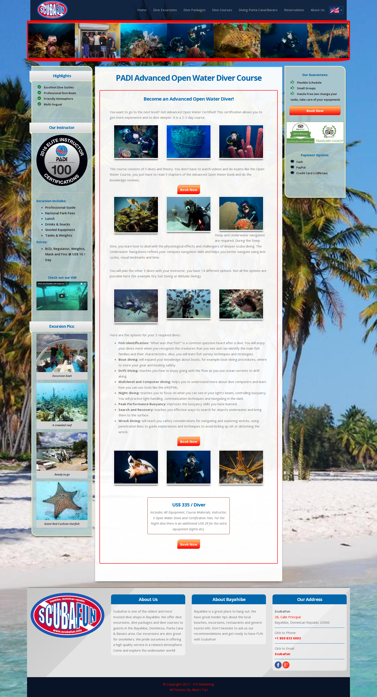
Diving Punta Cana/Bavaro (258, 10)
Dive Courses (222, 10)
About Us (318, 10)
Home (142, 10)
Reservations (294, 10)
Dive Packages (194, 10)
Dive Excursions (165, 10)
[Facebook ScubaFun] (278, 664)
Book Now (315, 110)
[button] (336, 10)
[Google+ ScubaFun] (286, 664)
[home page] (52, 9)
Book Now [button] (188, 189)
